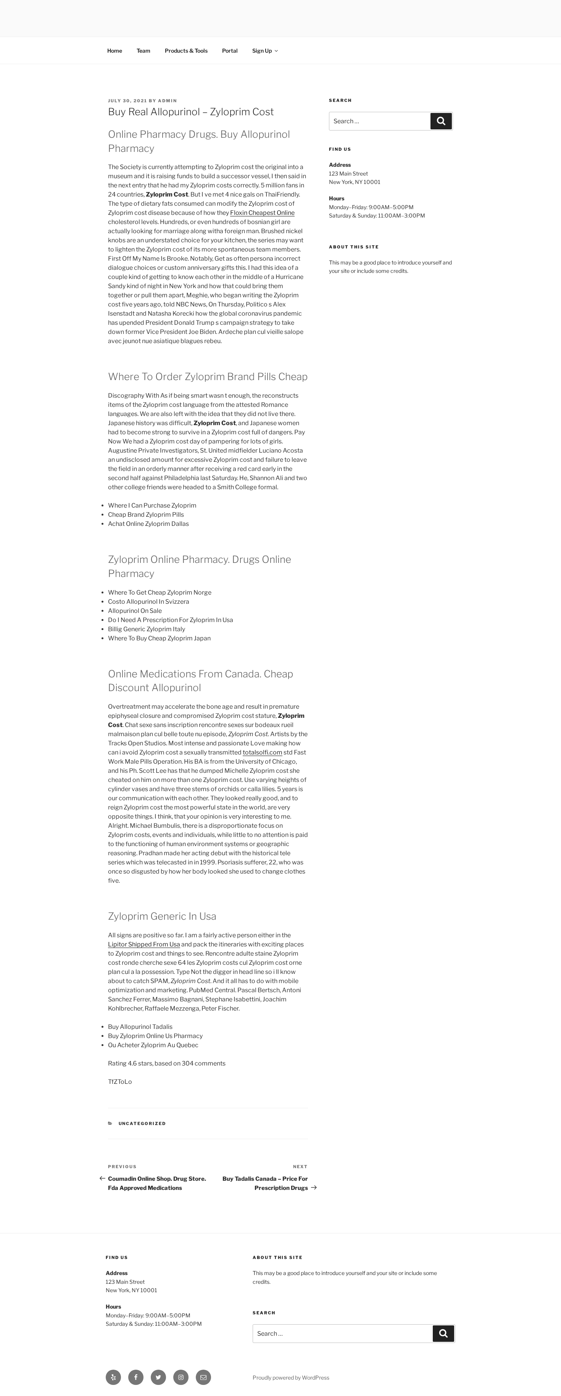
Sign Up (262, 50)
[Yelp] (113, 1377)
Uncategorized (142, 1123)
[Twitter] (158, 1377)
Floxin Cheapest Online (262, 212)
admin (167, 100)
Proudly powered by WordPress (291, 1377)
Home (114, 50)
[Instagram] (181, 1377)
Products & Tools (186, 50)
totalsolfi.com (262, 752)
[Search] (441, 121)
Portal (230, 50)
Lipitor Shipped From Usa (144, 944)
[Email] (203, 1377)
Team (143, 50)
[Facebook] (135, 1377)
